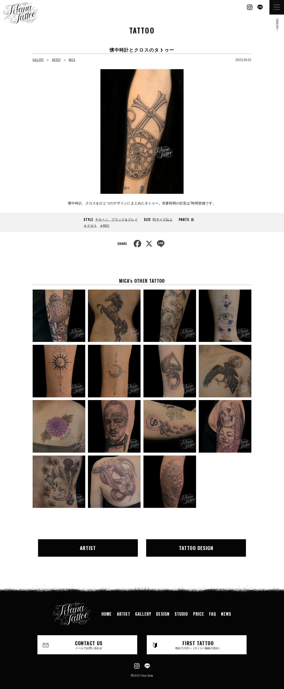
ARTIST (56, 59)
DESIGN (162, 614)
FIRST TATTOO (198, 644)
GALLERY (38, 59)
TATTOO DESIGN (196, 547)
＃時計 (105, 225)
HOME (106, 614)
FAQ (212, 614)
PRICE (198, 614)
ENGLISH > (277, 25)
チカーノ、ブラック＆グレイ (116, 219)
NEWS (226, 614)
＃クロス (90, 225)
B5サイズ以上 (162, 219)
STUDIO (181, 614)
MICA (72, 59)
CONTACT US (89, 644)
